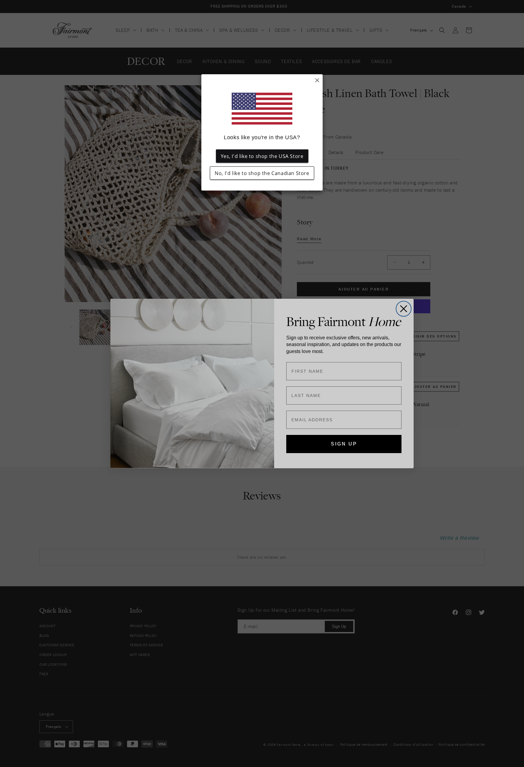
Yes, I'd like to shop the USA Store (262, 156)
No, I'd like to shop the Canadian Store (262, 173)
